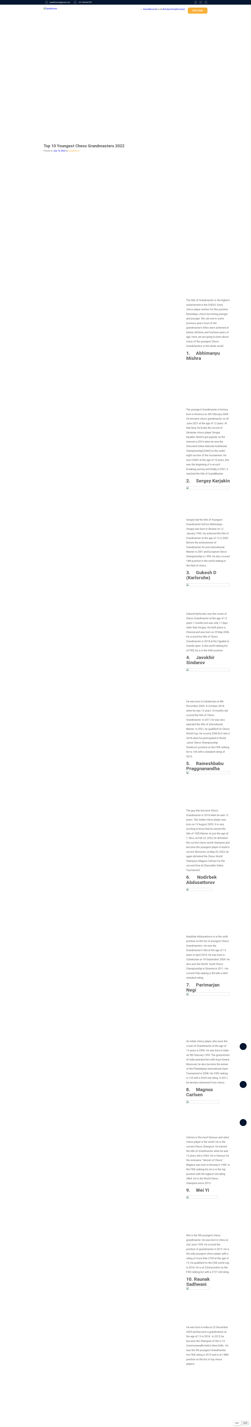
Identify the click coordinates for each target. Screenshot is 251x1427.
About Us (153, 9)
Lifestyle (174, 9)
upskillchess (73, 151)
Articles (166, 9)
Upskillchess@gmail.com (60, 2)
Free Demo (197, 10)
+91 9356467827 (85, 2)
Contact (181, 9)
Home (146, 9)
